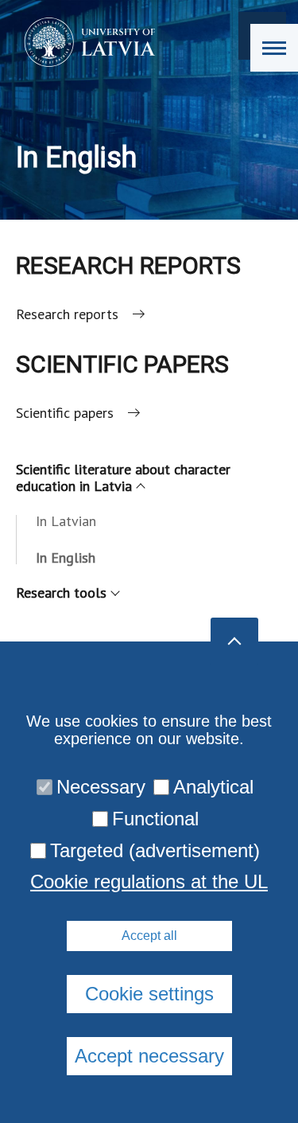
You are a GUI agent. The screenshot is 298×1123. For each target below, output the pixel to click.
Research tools (61, 592)
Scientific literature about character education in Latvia (123, 478)
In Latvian (66, 521)
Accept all (149, 935)
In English (65, 557)
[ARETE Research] (84, 42)
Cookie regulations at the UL (149, 882)
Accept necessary (149, 1055)
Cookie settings (149, 993)
